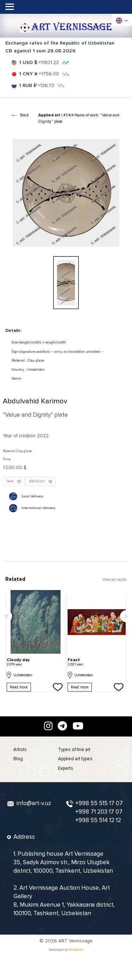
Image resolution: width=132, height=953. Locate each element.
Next (126, 616)
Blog (18, 759)
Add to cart (37, 481)
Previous (6, 616)
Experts (65, 768)
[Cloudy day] (36, 622)
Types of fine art (74, 749)
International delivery (38, 508)
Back (24, 115)
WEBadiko (75, 950)
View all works (114, 579)
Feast (75, 662)
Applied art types (75, 759)
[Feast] (97, 622)
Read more (18, 687)
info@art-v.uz (34, 803)
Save (10, 481)
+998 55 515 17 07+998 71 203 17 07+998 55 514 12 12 (99, 811)
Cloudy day (18, 662)
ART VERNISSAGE (71, 27)
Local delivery (32, 496)
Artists (20, 749)
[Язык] (119, 20)
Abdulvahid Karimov (35, 401)
